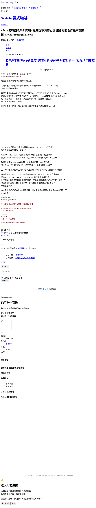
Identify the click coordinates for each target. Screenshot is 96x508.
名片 (7, 51)
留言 (24, 248)
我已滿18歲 (6, 503)
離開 (13, 503)
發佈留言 (5, 281)
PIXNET (30, 475)
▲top (3, 262)
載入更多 (5, 266)
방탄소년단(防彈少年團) (25, 258)
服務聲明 (70, 475)
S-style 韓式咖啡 (14, 18)
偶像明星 (20, 40)
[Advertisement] (48, 125)
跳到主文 (4, 25)
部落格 (8, 48)
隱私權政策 (61, 475)
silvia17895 (5, 235)
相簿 (7, 45)
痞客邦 (19, 248)
